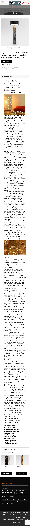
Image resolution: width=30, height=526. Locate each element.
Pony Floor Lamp (9, 438)
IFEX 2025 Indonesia (8, 496)
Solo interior (13, 514)
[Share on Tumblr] (16, 68)
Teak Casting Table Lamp (11, 431)
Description (8, 77)
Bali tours (5, 521)
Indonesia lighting (11, 81)
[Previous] (1, 466)
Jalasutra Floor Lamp (10, 443)
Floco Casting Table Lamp (12, 428)
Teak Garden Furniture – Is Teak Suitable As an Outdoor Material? (14, 502)
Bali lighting (16, 85)
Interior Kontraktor (22, 514)
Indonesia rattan (11, 418)
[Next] (29, 466)
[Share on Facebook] (5, 68)
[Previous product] (16, 13)
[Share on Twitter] (7, 68)
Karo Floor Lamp (9, 433)
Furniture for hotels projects (16, 521)
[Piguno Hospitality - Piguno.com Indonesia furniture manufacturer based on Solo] (15, 3)
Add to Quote (6, 61)
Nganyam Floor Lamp (10, 442)
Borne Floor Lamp (5, 468)
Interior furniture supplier (9, 519)
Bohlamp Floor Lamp (10, 436)
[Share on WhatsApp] (2, 68)
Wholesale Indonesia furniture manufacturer (15, 517)
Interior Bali (19, 516)
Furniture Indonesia (12, 88)
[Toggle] (2, 76)
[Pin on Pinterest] (12, 68)
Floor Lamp (23, 10)
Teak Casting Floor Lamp (11, 429)
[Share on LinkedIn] (14, 68)
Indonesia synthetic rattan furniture (13, 421)
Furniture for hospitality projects (15, 237)
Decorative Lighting (13, 10)
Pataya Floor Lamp (10, 440)
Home (5, 10)
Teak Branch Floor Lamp (22, 468)
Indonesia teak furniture (13, 415)
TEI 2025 (4, 488)
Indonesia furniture (12, 410)
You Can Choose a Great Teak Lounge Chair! (14, 499)
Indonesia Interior (11, 516)
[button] (2, 2)
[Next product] (14, 13)
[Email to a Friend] (9, 68)
